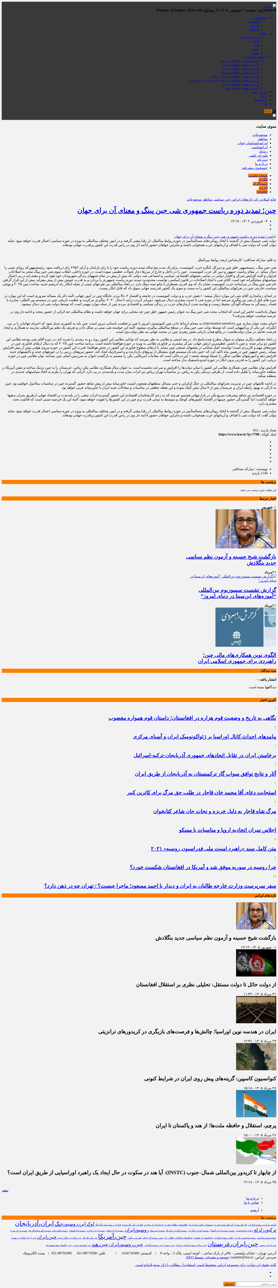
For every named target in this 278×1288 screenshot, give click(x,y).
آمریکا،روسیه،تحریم (223, 1225)
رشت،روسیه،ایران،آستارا (222, 1230)
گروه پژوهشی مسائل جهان (241, 88)
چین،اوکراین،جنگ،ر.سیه (69, 1238)
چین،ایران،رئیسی (267, 1245)
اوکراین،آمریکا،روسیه (132, 1225)
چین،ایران (47, 1237)
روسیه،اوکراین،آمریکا (176, 1230)
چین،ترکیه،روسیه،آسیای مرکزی (191, 1245)
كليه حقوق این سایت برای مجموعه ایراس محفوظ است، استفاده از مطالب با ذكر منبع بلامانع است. (205, 1265)
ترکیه (255, 41)
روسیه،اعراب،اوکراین (198, 1230)
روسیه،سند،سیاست (266, 1238)
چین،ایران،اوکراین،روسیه (23, 1238)
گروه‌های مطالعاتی (256, 57)
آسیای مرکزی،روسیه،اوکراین (262, 1225)
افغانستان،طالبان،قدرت (175, 1225)
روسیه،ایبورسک (157, 1230)
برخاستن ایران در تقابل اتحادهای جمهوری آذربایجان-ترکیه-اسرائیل (205, 755)
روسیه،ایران (137, 1230)
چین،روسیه (169, 1245)
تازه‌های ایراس (241, 199)
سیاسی (254, 25)
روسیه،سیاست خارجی (245, 1238)
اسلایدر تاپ (261, 199)
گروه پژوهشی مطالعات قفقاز (240, 72)
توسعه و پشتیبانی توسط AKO (207, 1257)
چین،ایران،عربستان (232, 1243)
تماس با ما (251, 1202)
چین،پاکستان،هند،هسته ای (59, 1245)
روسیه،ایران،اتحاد (115, 1230)
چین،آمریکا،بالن (89, 1238)
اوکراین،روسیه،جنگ (74, 1224)
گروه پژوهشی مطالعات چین (241, 64)
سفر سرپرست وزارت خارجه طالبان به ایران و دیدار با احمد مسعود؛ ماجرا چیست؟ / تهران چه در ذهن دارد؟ (160, 886)
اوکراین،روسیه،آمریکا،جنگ (108, 1225)
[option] (230, 535)
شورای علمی (259, 92)
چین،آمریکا (112, 1236)
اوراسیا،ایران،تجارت (153, 1225)
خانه (273, 199)
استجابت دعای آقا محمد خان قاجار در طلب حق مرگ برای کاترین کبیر (201, 792)
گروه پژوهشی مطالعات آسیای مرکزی (234, 76)
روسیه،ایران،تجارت (96, 1230)
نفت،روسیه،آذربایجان (152, 1238)
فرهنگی (254, 29)
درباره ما (261, 164)
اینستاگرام (260, 184)
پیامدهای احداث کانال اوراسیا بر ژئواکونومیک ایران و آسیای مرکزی (204, 736)
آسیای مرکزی (250, 37)
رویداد (264, 96)
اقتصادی (253, 21)
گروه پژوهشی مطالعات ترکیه (240, 68)
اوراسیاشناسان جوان (253, 143)
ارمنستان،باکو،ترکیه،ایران (200, 1225)
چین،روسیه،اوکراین (153, 1245)
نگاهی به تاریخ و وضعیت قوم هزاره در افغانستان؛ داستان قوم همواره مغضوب (192, 718)
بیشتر (5, 1190)
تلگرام (263, 179)
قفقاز (255, 53)
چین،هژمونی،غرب (82, 1245)
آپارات (263, 188)
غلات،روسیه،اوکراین (223, 1238)
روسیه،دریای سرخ (19, 1230)
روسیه (255, 49)
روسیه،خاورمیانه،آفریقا (40, 1230)
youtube (262, 192)
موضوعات (261, 17)
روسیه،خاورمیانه (60, 1230)
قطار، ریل (169, 1238)
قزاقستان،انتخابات (183, 1238)
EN (265, 104)
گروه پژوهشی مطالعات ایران (240, 84)
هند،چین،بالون (134, 1238)
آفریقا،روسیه (240, 1225)
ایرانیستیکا (261, 100)
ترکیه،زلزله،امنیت (244, 1230)
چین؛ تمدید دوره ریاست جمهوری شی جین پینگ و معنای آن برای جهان (176, 210)
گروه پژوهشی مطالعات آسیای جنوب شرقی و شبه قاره (223, 80)
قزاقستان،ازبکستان (202, 1238)
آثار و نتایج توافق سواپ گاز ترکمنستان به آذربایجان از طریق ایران (205, 774)
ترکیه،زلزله (265, 1230)
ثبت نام (262, 159)
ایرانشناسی (259, 147)
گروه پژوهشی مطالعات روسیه (239, 60)
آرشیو (255, 1210)
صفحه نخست (258, 175)
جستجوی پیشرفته (255, 168)
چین (256, 45)
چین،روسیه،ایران (126, 1244)
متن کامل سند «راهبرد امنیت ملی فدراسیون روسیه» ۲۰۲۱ (213, 848)
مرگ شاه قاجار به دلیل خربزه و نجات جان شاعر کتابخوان (214, 811)
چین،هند (100, 1244)
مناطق (263, 33)
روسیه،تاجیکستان (77, 1230)
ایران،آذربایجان (34, 1223)
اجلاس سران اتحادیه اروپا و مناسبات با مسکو (227, 830)
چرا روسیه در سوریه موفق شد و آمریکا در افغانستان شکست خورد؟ (203, 867)
